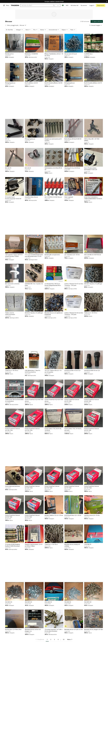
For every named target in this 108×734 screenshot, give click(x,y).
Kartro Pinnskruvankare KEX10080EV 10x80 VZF (90, 168)
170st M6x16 (87, 544)
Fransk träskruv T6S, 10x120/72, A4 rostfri (73, 429)
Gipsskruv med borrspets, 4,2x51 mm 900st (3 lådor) (33, 545)
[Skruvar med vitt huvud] (73, 43)
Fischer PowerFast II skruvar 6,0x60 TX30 (91, 400)
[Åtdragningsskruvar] (14, 72)
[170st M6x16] (93, 533)
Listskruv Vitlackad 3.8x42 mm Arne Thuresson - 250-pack (73, 313)
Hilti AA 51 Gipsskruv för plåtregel (93, 283)
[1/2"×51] (14, 128)
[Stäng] (106, 1)
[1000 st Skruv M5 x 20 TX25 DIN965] (93, 128)
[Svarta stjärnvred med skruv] (14, 475)
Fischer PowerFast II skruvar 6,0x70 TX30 (71, 400)
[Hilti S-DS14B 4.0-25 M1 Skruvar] (93, 244)
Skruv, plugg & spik (12, 25)
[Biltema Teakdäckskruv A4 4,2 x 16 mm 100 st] (54, 43)
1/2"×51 (7, 139)
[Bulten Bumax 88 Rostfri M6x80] (73, 128)
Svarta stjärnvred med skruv (12, 486)
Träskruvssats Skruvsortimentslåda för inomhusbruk (14, 400)
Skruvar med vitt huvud (70, 54)
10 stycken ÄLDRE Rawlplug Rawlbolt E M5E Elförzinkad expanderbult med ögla (12, 545)
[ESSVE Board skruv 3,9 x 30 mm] (73, 504)
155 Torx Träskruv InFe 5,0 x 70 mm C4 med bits (53, 371)
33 (63, 639)
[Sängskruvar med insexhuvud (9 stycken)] (54, 128)
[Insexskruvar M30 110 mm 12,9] (73, 359)
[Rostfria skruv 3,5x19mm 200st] (14, 618)
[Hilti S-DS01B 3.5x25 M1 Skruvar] (54, 186)
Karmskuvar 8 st (9, 54)
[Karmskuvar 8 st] (14, 43)
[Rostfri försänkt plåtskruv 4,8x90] (54, 72)
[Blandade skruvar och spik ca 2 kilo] (73, 618)
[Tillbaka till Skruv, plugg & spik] (6, 25)
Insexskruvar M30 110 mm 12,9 (72, 370)
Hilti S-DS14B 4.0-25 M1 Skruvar (92, 254)
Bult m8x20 (28, 168)
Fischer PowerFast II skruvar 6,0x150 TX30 (32, 429)
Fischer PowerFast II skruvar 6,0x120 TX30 (91, 487)
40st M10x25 (28, 602)
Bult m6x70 (8, 168)
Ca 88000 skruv (88, 54)
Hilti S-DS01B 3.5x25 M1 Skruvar (53, 197)
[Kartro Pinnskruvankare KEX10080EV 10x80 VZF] (93, 157)
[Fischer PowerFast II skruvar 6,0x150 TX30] (34, 418)
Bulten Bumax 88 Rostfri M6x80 (72, 139)
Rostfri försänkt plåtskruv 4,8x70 (93, 83)
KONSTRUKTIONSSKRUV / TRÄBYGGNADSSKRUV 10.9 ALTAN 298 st (93, 198)
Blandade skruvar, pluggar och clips (93, 629)
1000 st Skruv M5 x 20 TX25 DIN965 (91, 139)
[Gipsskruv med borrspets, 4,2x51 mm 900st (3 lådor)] (34, 533)
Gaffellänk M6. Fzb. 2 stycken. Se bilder (34, 284)
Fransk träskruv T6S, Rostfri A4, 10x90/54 (53, 429)
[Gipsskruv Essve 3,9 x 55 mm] (93, 504)
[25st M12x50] (14, 591)
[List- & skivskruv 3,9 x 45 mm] (73, 244)
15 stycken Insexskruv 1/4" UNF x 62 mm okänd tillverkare (53, 630)
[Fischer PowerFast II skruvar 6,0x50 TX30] (93, 418)
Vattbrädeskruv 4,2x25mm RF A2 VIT (53, 168)
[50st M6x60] (73, 591)
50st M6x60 (67, 602)
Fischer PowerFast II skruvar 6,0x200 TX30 (32, 487)
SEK (67, 5)
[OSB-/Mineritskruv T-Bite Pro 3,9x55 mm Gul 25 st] (34, 359)
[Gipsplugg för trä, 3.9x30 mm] (73, 157)
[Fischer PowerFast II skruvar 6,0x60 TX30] (93, 389)
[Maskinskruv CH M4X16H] (34, 43)
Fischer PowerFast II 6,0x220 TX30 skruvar (54, 400)
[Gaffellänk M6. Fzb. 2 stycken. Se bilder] (34, 273)
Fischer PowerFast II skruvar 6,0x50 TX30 (91, 429)
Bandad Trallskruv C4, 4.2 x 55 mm (54, 515)
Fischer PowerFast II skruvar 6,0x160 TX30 (12, 429)
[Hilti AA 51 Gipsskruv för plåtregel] (93, 273)
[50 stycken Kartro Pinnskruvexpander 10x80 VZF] (14, 186)
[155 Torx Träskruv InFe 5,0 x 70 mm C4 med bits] (54, 359)
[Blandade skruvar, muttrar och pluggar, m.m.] (34, 618)
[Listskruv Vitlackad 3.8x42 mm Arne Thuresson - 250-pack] (73, 302)
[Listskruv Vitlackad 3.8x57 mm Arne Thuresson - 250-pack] (73, 273)
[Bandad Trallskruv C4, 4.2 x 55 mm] (54, 504)
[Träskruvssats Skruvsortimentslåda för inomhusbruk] (14, 389)
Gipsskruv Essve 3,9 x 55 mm (92, 515)
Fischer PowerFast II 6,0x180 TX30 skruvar (34, 400)
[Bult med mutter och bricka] (14, 273)
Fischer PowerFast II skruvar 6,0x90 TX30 (12, 516)
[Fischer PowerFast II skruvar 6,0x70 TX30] (73, 389)
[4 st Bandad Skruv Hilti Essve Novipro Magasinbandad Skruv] (54, 273)
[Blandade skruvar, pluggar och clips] (93, 618)
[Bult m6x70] (14, 157)
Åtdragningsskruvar (10, 83)
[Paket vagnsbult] (73, 186)
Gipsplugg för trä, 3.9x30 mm (72, 168)
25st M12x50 (8, 602)
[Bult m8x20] (34, 157)
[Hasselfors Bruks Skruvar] (34, 186)
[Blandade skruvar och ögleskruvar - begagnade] (54, 302)
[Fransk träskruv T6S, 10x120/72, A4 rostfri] (73, 418)
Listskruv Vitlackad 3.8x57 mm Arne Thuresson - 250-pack (73, 284)
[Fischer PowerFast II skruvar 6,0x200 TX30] (34, 475)
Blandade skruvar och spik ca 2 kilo (73, 629)
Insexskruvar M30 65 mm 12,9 (92, 370)
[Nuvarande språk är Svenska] (62, 5)
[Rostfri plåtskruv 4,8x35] (34, 72)
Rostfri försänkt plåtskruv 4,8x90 (53, 83)
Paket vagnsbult (68, 197)
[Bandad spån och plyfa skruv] (54, 244)
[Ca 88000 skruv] (93, 43)
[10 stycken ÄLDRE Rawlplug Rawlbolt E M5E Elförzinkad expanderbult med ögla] (14, 533)
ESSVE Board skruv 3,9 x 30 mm (72, 515)
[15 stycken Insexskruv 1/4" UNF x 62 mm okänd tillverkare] (54, 618)
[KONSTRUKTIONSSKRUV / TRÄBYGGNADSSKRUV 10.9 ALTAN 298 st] (93, 186)
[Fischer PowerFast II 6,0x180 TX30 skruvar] (34, 389)
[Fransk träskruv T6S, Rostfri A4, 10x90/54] (54, 418)
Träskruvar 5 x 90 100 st (90, 312)
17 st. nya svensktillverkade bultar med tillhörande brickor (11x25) (34, 255)
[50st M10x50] (93, 591)
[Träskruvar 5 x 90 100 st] (93, 302)
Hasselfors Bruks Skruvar (31, 197)
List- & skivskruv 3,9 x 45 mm (72, 254)
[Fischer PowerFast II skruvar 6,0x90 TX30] (14, 504)
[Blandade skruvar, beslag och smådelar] (73, 533)
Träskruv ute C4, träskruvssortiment (10, 313)
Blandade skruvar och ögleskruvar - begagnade (54, 313)
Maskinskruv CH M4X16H (31, 54)
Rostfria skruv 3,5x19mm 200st (13, 629)
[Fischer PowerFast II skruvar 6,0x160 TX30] (14, 418)
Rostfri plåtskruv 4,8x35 (31, 83)
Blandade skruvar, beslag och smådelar (72, 545)
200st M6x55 (48, 602)
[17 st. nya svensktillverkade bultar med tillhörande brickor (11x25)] (34, 244)
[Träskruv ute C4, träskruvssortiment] (14, 302)
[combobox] (38, 5)
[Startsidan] (15, 5)
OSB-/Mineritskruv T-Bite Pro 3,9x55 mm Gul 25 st (32, 371)
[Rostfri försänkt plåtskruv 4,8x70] (93, 72)
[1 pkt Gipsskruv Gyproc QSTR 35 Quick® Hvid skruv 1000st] (14, 244)
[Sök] (54, 5)
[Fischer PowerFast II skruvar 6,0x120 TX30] (93, 475)
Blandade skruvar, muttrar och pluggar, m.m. (33, 630)
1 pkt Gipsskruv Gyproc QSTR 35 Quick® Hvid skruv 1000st (14, 255)
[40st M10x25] (34, 591)
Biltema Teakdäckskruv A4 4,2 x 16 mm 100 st (54, 54)
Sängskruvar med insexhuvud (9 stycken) (53, 139)
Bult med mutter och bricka (12, 283)
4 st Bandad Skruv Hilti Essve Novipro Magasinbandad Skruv (53, 284)
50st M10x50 (87, 602)
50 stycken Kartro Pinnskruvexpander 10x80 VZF (13, 197)
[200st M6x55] (54, 591)
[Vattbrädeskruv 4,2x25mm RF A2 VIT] (54, 157)
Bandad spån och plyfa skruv (52, 254)
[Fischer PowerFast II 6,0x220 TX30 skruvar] (54, 389)
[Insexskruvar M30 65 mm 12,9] (93, 359)
